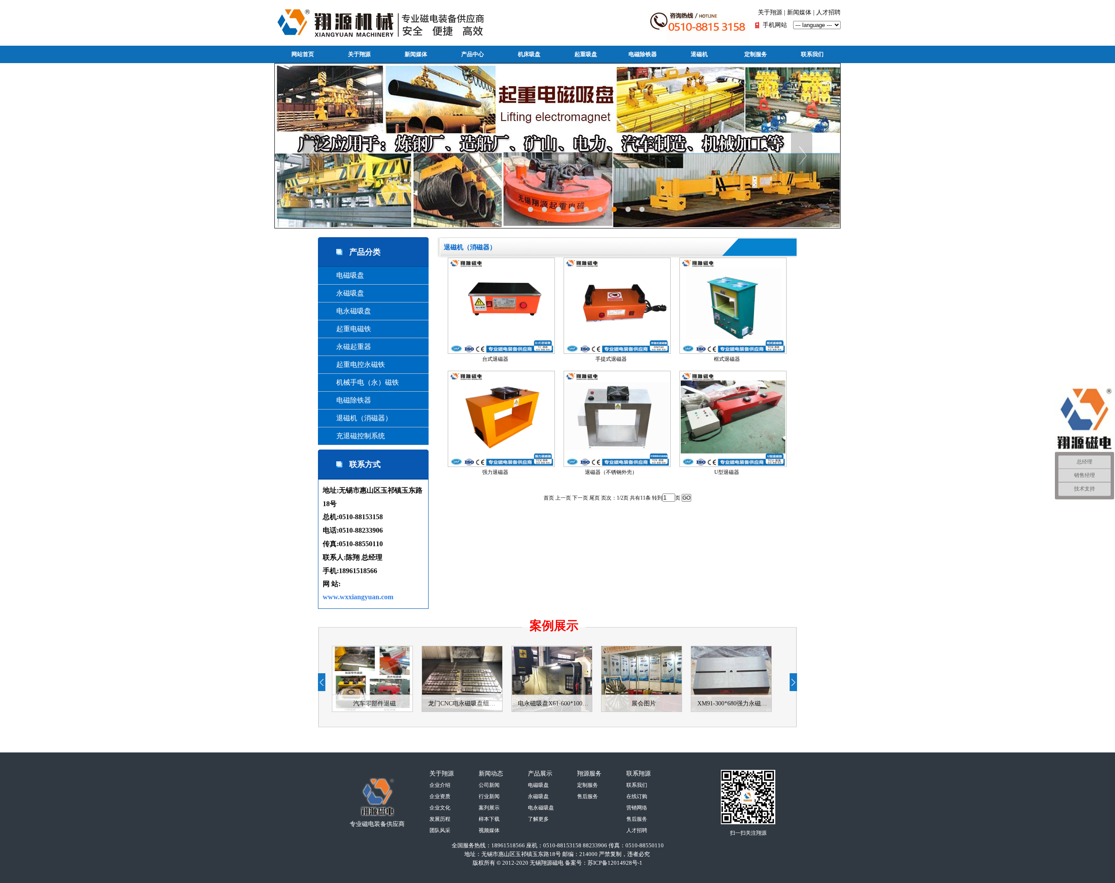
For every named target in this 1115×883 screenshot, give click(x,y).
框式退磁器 (727, 359)
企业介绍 (439, 785)
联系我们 (812, 54)
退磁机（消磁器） (357, 418)
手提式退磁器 (611, 359)
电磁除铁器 (642, 54)
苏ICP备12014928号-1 (615, 862)
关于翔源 (770, 12)
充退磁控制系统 (353, 436)
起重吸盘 (585, 54)
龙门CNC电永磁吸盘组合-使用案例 (465, 703)
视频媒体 (489, 830)
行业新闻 (489, 796)
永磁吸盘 (343, 293)
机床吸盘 (529, 54)
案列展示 (489, 808)
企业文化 (439, 808)
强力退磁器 (495, 472)
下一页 (580, 498)
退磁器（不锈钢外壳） (611, 472)
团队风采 (439, 830)
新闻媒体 (799, 12)
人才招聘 (828, 12)
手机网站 (775, 25)
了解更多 (538, 819)
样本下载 (489, 819)
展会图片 (644, 703)
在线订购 (636, 796)
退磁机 (699, 54)
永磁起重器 (346, 346)
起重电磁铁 (346, 328)
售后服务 (587, 796)
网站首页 (302, 54)
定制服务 (755, 54)
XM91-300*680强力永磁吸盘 (734, 703)
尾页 (594, 498)
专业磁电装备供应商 (377, 824)
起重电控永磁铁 (353, 364)
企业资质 (439, 796)
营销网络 (636, 808)
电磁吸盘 (343, 275)
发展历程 (439, 819)
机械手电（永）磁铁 (360, 382)
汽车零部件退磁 (374, 703)
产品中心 (472, 54)
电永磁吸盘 (346, 311)
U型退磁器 (726, 472)
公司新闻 (489, 785)
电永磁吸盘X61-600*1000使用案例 (555, 703)
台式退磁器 (495, 359)
